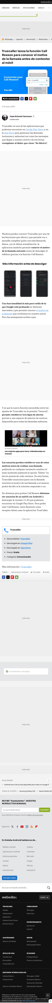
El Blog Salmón (32, 957)
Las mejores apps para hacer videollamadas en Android (25, 452)
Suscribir (44, 810)
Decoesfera (7, 960)
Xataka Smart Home (10, 920)
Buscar (48, 887)
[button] (22, 116)
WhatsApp (9, 39)
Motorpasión (31, 941)
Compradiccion (8, 964)
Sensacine (31, 925)
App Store (9, 132)
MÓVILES (16, 7)
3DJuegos (30, 910)
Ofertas (30, 865)
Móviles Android (9, 847)
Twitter (26, 98)
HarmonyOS (30, 39)
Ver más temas (9, 878)
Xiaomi (5, 865)
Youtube (22, 826)
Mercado (30, 856)
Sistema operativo (10, 856)
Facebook (22, 98)
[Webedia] (46, 1)
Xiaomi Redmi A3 (45, 791)
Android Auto (8, 870)
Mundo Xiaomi (8, 924)
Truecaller (26, 566)
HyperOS (19, 39)
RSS (32, 826)
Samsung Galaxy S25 (27, 791)
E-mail (35, 98)
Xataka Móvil (7, 913)
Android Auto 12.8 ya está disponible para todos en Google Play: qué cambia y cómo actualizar (27, 785)
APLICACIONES (29, 7)
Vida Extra (30, 913)
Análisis (30, 847)
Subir (43, 897)
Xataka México (8, 976)
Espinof (29, 929)
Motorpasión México (34, 986)
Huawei (6, 861)
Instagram (27, 826)
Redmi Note (43, 39)
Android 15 (31, 870)
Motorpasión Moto (34, 944)
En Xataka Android (11, 448)
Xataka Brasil (8, 979)
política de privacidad (35, 815)
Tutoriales (31, 851)
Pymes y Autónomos (34, 960)
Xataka (5, 910)
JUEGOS (41, 7)
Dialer (47, 572)
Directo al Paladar (9, 941)
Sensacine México (34, 979)
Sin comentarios (11, 98)
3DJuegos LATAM (33, 976)
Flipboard (30, 98)
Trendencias (7, 957)
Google (29, 861)
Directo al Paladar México (12, 986)
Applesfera (7, 917)
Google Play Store (35, 129)
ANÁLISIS (5, 7)
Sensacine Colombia (34, 983)
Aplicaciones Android (19, 572)
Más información (28, 1000)
